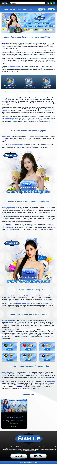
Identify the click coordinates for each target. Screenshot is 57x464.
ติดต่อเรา (31, 9)
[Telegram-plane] (54, 3)
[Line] (51, 3)
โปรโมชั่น (19, 9)
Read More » (14, 426)
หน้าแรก (6, 9)
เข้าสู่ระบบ (12, 9)
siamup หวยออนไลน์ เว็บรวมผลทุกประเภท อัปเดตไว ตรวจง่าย (14, 416)
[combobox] (27, 3)
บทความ (25, 9)
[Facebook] (48, 3)
